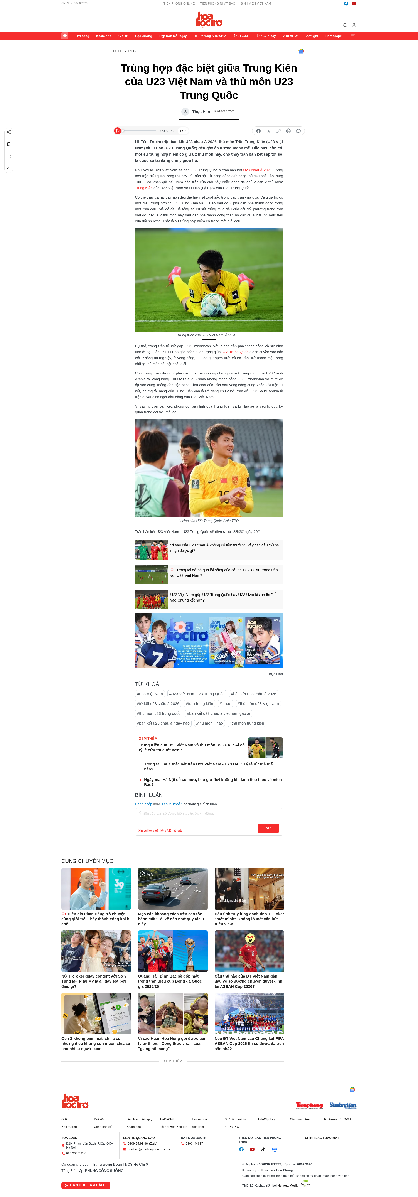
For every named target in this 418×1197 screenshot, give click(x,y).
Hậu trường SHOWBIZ (210, 36)
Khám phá (103, 36)
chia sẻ (258, 131)
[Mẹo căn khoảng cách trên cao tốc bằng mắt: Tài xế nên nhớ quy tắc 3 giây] (173, 889)
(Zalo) (153, 1143)
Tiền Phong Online (179, 3)
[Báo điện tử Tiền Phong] (309, 1106)
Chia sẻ (9, 132)
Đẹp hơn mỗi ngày (173, 36)
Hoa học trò (75, 1101)
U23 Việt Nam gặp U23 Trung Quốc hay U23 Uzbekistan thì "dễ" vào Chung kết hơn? (224, 597)
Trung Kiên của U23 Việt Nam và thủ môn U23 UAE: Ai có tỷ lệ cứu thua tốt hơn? (192, 747)
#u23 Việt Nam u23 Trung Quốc (196, 694)
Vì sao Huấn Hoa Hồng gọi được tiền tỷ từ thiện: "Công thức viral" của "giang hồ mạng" (172, 1043)
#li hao (225, 703)
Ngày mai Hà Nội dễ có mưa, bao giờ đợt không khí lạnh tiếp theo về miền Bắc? (213, 782)
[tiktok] (265, 1149)
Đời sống (82, 36)
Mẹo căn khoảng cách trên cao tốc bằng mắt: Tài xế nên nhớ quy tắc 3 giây (171, 919)
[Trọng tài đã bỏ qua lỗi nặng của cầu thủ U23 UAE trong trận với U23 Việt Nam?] (151, 574)
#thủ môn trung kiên (246, 723)
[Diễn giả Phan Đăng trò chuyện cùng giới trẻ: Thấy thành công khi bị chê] (96, 889)
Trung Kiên (143, 188)
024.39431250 (76, 1153)
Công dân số (103, 1126)
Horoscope (333, 36)
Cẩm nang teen (300, 1119)
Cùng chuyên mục (87, 861)
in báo (288, 131)
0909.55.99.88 (138, 1143)
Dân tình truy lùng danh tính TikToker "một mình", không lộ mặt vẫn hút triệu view (249, 919)
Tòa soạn (69, 1138)
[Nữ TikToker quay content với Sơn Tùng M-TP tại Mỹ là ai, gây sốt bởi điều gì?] (96, 951)
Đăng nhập (143, 804)
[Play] (117, 130)
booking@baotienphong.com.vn (150, 1149)
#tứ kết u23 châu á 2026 (158, 703)
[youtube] (354, 3)
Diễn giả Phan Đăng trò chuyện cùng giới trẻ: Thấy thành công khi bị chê (95, 919)
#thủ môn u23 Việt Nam (258, 703)
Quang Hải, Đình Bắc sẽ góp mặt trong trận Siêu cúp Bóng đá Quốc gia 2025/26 (170, 981)
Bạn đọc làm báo (87, 1185)
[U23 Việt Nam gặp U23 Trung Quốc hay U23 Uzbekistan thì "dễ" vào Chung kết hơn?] (151, 599)
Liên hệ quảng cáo (139, 1138)
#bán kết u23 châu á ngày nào (163, 723)
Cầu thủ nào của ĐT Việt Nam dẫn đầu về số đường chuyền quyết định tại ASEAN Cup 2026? (248, 981)
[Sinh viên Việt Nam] (343, 1106)
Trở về (9, 168)
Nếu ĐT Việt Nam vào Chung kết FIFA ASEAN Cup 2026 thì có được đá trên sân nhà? (249, 1043)
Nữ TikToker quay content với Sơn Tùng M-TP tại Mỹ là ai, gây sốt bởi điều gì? (93, 981)
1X (181, 131)
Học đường (143, 36)
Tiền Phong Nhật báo (217, 3)
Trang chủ (64, 35)
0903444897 (194, 1143)
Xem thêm (353, 35)
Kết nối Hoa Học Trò (173, 1126)
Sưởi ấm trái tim (236, 1119)
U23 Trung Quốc (235, 352)
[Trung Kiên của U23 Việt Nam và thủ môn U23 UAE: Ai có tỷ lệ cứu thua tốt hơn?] (265, 747)
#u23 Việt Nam (150, 694)
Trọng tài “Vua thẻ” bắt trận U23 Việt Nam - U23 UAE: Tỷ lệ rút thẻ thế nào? (208, 766)
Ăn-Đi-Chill (241, 36)
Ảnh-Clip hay (266, 36)
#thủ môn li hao (209, 723)
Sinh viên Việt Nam (256, 3)
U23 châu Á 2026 (257, 170)
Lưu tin (9, 144)
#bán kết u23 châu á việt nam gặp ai (218, 713)
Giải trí (123, 36)
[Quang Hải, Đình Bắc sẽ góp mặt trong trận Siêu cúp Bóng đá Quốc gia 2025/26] (173, 951)
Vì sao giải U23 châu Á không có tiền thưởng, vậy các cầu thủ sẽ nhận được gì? (224, 548)
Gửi (268, 828)
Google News (301, 51)
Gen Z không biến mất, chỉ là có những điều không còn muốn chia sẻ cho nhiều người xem (95, 1043)
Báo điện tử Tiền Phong (209, 19)
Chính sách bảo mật (322, 1138)
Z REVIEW (290, 36)
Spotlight (311, 36)
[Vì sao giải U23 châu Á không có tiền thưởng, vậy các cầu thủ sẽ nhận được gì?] (151, 550)
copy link (278, 131)
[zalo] (277, 1149)
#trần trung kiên (199, 703)
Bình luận (9, 156)
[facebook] (346, 3)
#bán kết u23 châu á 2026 (253, 694)
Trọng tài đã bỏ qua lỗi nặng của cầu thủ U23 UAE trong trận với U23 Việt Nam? (224, 573)
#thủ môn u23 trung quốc (158, 713)
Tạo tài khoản (172, 804)
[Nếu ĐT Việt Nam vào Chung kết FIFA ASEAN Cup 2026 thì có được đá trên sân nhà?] (249, 1013)
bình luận (298, 131)
